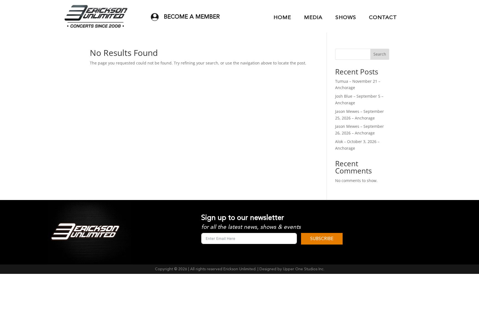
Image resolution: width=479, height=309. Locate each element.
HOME (282, 17)
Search (379, 54)
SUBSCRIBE (321, 238)
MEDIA (313, 17)
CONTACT (383, 17)
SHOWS (345, 17)
